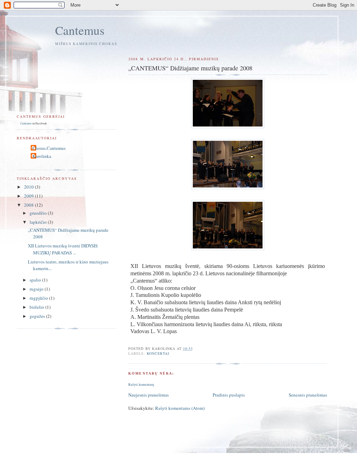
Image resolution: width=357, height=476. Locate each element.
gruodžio (39, 213)
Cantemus (80, 30)
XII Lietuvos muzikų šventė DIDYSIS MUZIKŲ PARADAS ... (63, 249)
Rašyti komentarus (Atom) (180, 408)
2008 (29, 205)
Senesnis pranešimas (308, 395)
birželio (37, 307)
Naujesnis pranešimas (148, 395)
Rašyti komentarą (141, 384)
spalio (36, 280)
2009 (29, 196)
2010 (29, 187)
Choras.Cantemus (49, 148)
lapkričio (39, 222)
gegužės (38, 316)
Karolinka (41, 156)
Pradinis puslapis (229, 395)
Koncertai (158, 353)
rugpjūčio (39, 298)
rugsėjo (37, 289)
